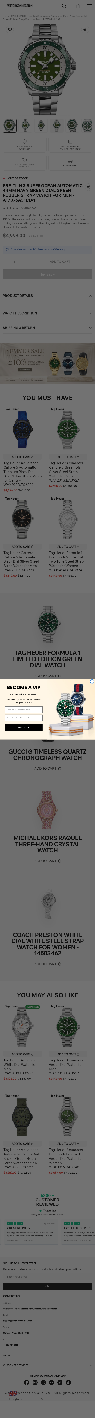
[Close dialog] (92, 681)
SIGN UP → (24, 727)
